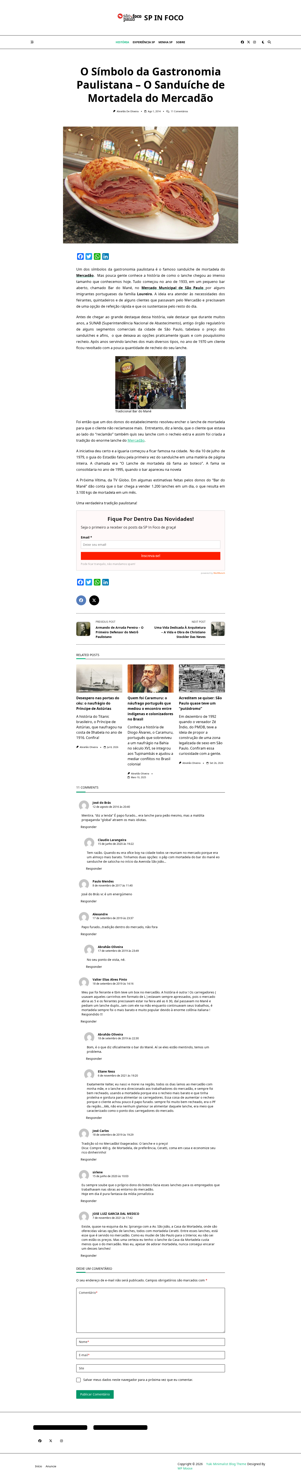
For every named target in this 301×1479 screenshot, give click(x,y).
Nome (84, 1342)
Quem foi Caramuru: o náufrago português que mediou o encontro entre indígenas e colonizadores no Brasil (150, 709)
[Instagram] (254, 42)
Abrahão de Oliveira (128, 111)
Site (81, 1368)
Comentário (88, 1292)
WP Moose (185, 1468)
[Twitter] (248, 42)
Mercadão (136, 440)
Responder (89, 827)
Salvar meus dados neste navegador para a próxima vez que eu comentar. (138, 1380)
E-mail (84, 1355)
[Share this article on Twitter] (94, 600)
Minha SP (165, 42)
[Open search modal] (269, 42)
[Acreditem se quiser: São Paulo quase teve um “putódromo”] (202, 678)
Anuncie (51, 1466)
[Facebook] (242, 42)
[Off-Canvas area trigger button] (32, 42)
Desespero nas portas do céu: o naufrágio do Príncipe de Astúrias (97, 703)
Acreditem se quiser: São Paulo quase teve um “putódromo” (200, 703)
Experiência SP (144, 42)
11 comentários (179, 111)
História (122, 42)
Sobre (180, 42)
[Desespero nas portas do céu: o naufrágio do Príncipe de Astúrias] (99, 678)
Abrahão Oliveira (89, 747)
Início (38, 1466)
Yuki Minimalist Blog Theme (226, 1464)
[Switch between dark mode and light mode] (263, 42)
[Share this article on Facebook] (81, 600)
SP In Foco (164, 17)
